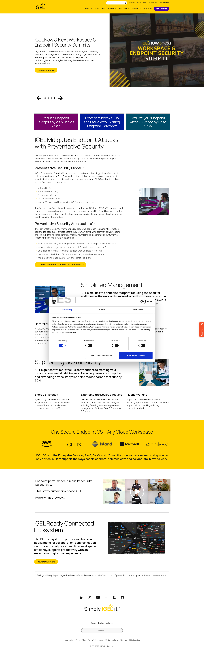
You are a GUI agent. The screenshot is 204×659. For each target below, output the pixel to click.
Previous (38, 98)
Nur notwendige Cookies (101, 355)
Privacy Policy (81, 640)
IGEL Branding (134, 640)
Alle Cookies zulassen (136, 355)
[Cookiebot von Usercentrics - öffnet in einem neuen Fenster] (142, 302)
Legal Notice (68, 640)
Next (60, 98)
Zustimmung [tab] (66, 310)
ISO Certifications (111, 640)
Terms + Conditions (95, 640)
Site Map (123, 640)
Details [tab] (102, 310)
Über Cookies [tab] (137, 310)
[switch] (88, 345)
